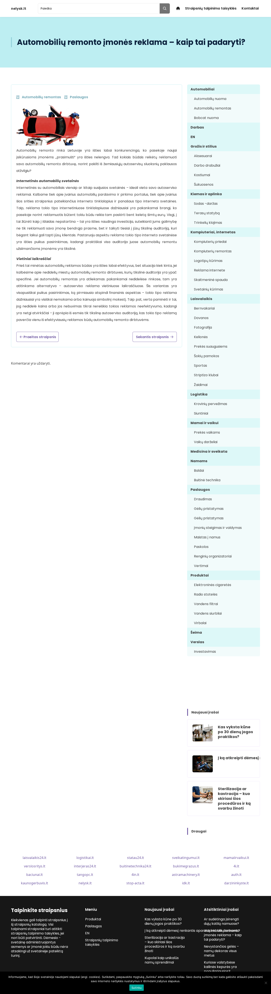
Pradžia (178, 8)
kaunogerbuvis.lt (34, 883)
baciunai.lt (34, 874)
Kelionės (201, 337)
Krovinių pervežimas (210, 403)
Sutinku (136, 987)
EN (193, 136)
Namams (199, 461)
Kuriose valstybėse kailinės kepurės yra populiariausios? (220, 967)
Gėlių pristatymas (209, 508)
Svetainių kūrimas (208, 289)
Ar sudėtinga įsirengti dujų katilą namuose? (221, 921)
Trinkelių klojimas (208, 222)
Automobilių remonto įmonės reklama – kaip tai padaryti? (223, 935)
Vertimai (201, 565)
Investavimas (205, 651)
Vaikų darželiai (205, 442)
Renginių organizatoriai (213, 556)
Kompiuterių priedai (210, 241)
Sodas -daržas (206, 203)
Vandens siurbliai (208, 613)
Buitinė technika (207, 480)
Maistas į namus (207, 537)
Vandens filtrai (206, 603)
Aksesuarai (203, 155)
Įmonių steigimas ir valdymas (218, 527)
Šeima (196, 632)
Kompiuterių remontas (213, 251)
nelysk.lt (85, 883)
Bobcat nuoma (206, 117)
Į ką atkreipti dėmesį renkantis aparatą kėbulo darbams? (193, 930)
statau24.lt (135, 857)
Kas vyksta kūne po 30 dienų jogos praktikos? (235, 731)
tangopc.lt (85, 874)
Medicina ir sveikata (209, 451)
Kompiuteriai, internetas (213, 232)
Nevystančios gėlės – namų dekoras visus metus (221, 951)
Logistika (199, 394)
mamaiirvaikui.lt (236, 857)
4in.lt (135, 874)
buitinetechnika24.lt (135, 866)
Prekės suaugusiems (210, 346)
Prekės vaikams (207, 432)
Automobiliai (202, 89)
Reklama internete (209, 270)
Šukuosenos (203, 184)
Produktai (200, 575)
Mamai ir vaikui (204, 422)
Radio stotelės (205, 594)
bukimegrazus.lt (186, 866)
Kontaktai (250, 8)
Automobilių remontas (212, 108)
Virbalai (200, 623)
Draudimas (203, 499)
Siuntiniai (201, 413)
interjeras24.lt (85, 866)
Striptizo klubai (206, 375)
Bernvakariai (204, 308)
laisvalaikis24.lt (34, 857)
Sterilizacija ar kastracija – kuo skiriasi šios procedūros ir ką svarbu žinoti (234, 798)
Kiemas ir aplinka (206, 194)
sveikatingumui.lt (186, 857)
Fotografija (203, 327)
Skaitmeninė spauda (211, 279)
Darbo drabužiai (207, 165)
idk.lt (186, 883)
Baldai (199, 470)
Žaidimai (200, 384)
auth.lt (236, 874)
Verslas (197, 642)
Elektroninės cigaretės (212, 584)
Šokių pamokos (206, 356)
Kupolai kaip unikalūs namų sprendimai (162, 960)
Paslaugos (200, 489)
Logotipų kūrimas (208, 260)
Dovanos (201, 317)
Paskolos (201, 546)
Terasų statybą (207, 213)
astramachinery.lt (186, 874)
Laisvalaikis (201, 298)
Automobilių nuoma (210, 98)
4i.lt (236, 866)
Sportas (200, 365)
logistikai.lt (85, 857)
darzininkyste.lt (236, 883)
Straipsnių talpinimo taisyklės (210, 8)
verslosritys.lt (34, 866)
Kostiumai (202, 175)
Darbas (197, 127)
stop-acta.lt (135, 883)
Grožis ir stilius (204, 146)
